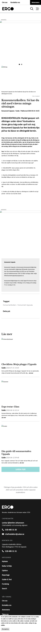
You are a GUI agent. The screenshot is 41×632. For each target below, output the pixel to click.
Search (4, 588)
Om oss (4, 2)
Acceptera (5, 629)
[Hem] (8, 8)
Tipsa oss (5, 614)
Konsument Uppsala (25, 305)
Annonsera (35, 2)
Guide (17, 111)
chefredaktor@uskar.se (14, 534)
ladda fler (20, 469)
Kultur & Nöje (7, 566)
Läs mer (31, 373)
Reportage (6, 575)
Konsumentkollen (9, 305)
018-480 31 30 (11, 529)
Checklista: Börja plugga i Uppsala (18, 364)
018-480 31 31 (11, 551)
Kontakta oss (15, 2)
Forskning (5, 584)
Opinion (5, 570)
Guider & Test (7, 579)
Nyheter (5, 561)
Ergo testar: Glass (10, 407)
